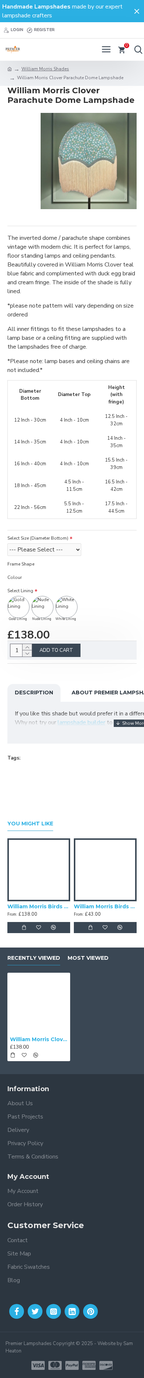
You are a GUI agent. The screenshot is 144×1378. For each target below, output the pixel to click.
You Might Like (30, 824)
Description (34, 692)
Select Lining (20, 591)
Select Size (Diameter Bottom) (37, 538)
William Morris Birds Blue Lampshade (105, 906)
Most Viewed (88, 958)
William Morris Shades (45, 69)
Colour (14, 577)
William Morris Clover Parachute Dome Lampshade (39, 1039)
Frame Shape (20, 564)
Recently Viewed (33, 958)
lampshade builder (81, 722)
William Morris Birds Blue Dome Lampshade (38, 906)
